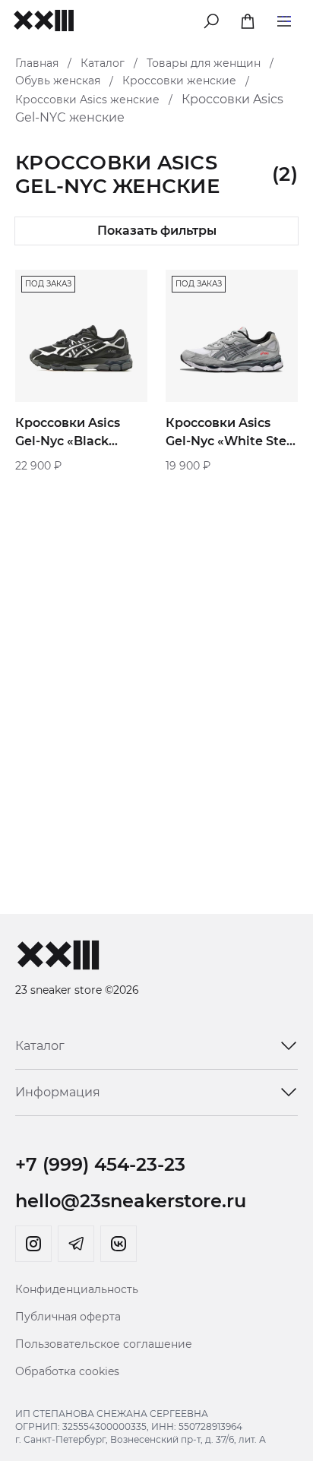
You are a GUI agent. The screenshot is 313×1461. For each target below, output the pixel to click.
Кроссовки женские (179, 80)
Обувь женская (57, 80)
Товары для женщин (204, 63)
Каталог (103, 63)
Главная (36, 63)
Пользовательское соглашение (103, 1344)
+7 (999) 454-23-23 (100, 1164)
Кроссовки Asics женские (87, 99)
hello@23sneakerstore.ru (130, 1201)
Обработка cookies (67, 1371)
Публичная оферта (68, 1316)
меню (284, 18)
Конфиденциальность (76, 1289)
